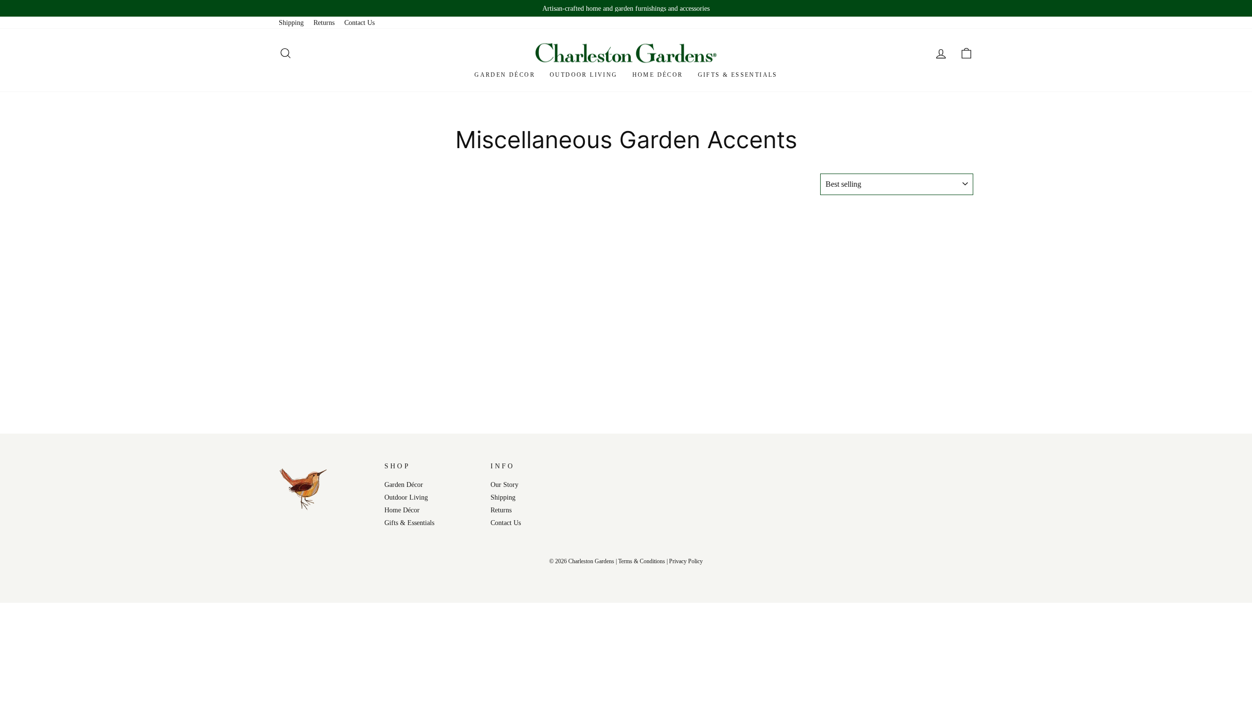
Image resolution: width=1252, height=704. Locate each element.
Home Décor (657, 74)
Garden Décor (504, 74)
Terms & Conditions (641, 561)
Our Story (504, 484)
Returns (324, 22)
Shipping (291, 22)
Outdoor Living (584, 74)
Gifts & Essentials (738, 74)
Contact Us (359, 22)
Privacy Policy (686, 561)
